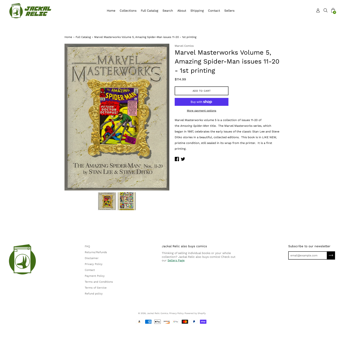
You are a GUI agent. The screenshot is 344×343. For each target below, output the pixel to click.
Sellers (229, 10)
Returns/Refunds (96, 252)
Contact (214, 10)
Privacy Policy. (176, 313)
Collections (128, 10)
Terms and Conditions (99, 281)
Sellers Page (176, 260)
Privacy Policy (93, 264)
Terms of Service (96, 287)
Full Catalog (149, 10)
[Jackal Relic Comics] (30, 11)
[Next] (160, 117)
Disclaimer (92, 258)
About (181, 10)
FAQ (87, 246)
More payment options (201, 110)
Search (168, 10)
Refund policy (94, 293)
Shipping (197, 10)
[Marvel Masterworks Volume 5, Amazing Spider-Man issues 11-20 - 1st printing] (107, 201)
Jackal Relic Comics (157, 313)
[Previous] (73, 117)
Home (111, 10)
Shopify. (202, 313)
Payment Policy (95, 275)
